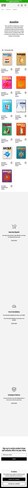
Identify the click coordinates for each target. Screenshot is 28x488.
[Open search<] (18, 5)
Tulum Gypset (7, 133)
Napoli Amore (7, 63)
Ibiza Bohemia (7, 87)
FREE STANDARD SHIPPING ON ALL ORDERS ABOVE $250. (14, 1)
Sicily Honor (7, 157)
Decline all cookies (14, 483)
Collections (8, 9)
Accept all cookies (14, 479)
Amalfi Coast (7, 180)
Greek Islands (21, 133)
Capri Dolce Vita (21, 87)
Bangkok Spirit (21, 63)
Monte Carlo (7, 110)
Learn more (14, 240)
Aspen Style (21, 110)
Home (2, 9)
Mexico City (21, 157)
